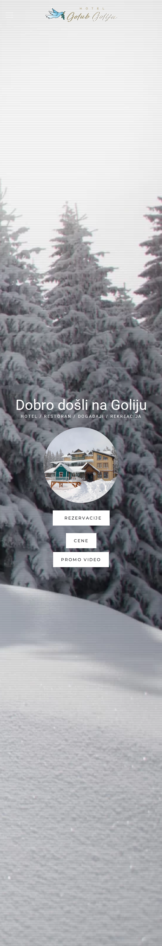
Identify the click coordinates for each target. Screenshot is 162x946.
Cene (81, 540)
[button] (9, 15)
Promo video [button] (81, 559)
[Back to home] (81, 15)
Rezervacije (83, 518)
